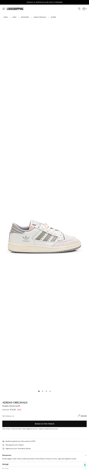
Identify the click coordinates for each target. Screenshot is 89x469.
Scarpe (53, 17)
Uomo (14, 17)
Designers (25, 17)
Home (6, 17)
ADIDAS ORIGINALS (39, 17)
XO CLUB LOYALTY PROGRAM (52, 2)
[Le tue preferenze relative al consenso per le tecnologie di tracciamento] (85, 465)
